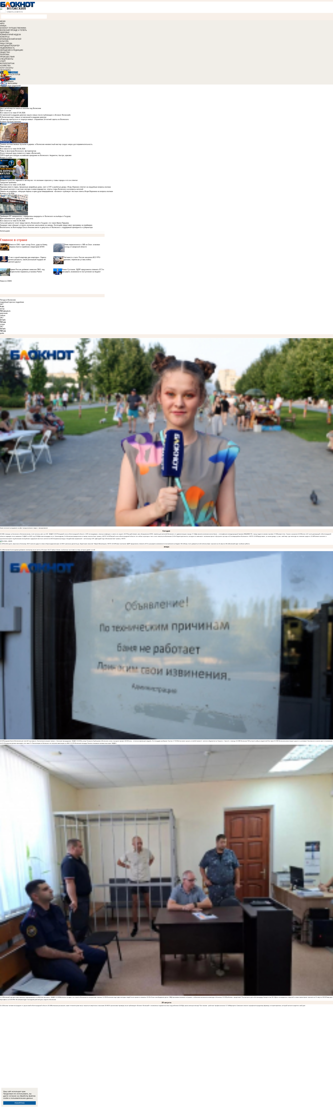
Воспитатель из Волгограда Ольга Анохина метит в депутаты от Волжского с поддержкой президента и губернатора (46, 227)
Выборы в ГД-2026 (7, 194)
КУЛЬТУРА (4, 41)
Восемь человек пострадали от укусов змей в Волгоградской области (25, 1005)
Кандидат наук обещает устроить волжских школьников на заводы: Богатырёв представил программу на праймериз (46, 225)
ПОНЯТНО (20, 1103)
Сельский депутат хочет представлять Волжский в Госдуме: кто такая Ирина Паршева (34, 223)
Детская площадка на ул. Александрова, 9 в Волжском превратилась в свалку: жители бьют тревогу (70, 536)
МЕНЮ (2, 21)
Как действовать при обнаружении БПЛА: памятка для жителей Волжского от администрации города (159, 534)
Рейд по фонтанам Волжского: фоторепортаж (18, 151)
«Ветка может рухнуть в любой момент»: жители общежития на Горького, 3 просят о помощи (206, 741)
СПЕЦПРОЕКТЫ (6, 59)
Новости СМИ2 (6, 281)
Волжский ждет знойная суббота (239, 543)
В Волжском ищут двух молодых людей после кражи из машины (126, 997)
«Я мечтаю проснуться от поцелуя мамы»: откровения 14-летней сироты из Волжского (34, 119)
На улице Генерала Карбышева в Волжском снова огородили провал (102, 741)
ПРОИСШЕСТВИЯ (7, 57)
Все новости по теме (8, 113)
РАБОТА (14, 72)
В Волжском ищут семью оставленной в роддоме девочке (23, 117)
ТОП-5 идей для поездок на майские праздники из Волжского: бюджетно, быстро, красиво (35, 155)
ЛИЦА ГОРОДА (6, 43)
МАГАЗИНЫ (12, 83)
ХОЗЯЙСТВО (5, 66)
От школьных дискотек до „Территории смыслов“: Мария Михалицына (85, 543)
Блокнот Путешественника (10, 122)
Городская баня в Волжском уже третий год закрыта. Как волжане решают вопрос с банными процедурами (37, 741)
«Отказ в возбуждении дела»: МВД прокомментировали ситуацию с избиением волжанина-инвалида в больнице (186, 997)
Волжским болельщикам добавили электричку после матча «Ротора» (25, 549)
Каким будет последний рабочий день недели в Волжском (37, 999)
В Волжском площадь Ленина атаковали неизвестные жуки (92, 743)
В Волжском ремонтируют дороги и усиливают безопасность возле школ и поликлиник (304, 741)
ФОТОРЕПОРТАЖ (7, 63)
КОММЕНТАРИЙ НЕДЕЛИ (10, 35)
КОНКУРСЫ (4, 37)
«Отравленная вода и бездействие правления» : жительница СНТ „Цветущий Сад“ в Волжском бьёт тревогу (86, 538)
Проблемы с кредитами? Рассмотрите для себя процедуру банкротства (248, 997)
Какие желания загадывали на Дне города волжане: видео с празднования (24, 528)
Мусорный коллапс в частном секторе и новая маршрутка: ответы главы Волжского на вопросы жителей (41, 189)
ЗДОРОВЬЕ (4, 32)
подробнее (20, 302)
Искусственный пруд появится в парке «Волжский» (20, 153)
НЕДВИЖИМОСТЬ (7, 48)
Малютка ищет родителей (10, 86)
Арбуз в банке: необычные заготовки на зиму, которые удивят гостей (73, 549)
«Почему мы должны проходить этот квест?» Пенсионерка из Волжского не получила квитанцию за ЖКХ (37, 743)
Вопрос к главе (6, 158)
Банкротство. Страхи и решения (287, 534)
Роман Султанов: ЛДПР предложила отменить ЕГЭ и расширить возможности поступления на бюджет (147, 543)
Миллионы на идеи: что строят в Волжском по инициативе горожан (80, 997)
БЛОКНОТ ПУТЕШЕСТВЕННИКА (13, 28)
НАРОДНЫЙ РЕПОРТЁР (10, 46)
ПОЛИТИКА (4, 55)
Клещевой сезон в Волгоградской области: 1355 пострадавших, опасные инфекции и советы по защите (90, 534)
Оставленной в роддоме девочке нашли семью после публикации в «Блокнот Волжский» (35, 115)
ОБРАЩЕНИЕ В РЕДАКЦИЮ (11, 50)
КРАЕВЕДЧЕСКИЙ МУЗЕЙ (10, 39)
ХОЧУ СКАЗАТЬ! (6, 68)
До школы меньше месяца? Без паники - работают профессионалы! (203, 1005)
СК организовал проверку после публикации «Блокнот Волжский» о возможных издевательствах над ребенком (143, 1005)
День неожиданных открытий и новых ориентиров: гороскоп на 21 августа (298, 997)
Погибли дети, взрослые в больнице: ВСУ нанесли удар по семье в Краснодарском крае (31, 543)
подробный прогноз (7, 302)
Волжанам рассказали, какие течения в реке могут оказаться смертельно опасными (77, 1005)
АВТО (2, 24)
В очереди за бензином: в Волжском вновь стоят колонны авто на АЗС (26, 534)
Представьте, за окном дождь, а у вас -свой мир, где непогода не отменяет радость (284, 536)
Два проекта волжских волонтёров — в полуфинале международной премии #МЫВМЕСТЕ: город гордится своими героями (234, 534)
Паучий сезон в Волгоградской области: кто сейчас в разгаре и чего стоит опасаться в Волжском (141, 536)
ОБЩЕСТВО (5, 52)
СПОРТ (3, 61)
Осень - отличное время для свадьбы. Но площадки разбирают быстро (150, 741)
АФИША (3, 26)
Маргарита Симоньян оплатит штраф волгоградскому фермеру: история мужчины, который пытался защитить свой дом (267, 1005)
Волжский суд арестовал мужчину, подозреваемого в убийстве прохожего (27, 997)
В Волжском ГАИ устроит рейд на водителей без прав (256, 741)
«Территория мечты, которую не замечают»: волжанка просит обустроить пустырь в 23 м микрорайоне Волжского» (212, 536)
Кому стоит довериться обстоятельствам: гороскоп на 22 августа (204, 543)
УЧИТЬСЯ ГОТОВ (13, 75)
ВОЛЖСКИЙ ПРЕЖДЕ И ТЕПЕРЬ (13, 30)
